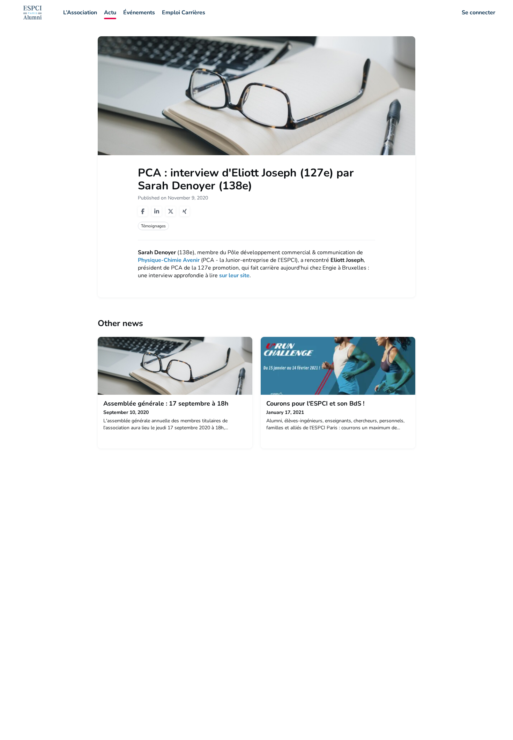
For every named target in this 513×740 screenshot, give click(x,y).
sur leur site (234, 275)
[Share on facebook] (143, 211)
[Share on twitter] (171, 211)
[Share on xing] (184, 211)
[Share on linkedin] (157, 211)
